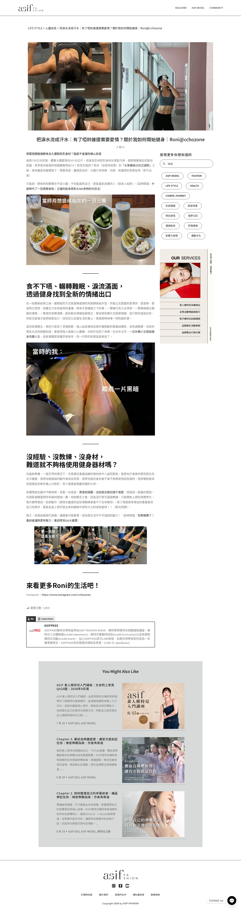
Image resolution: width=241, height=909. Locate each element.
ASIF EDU (74, 723)
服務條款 (155, 894)
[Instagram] (114, 886)
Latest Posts (47, 619)
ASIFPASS (51, 625)
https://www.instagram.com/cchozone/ (66, 594)
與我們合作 (120, 894)
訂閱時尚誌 (86, 894)
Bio (32, 619)
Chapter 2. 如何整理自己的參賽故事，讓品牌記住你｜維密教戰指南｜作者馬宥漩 (87, 795)
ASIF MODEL (198, 8)
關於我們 (103, 894)
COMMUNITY (216, 8)
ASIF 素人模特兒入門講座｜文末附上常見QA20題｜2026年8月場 (85, 687)
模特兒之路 (103, 831)
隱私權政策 (138, 894)
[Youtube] (127, 886)
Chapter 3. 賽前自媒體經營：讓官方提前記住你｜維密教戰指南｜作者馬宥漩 (87, 741)
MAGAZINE (181, 8)
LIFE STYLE (35, 28)
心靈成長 (51, 28)
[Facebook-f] (120, 886)
